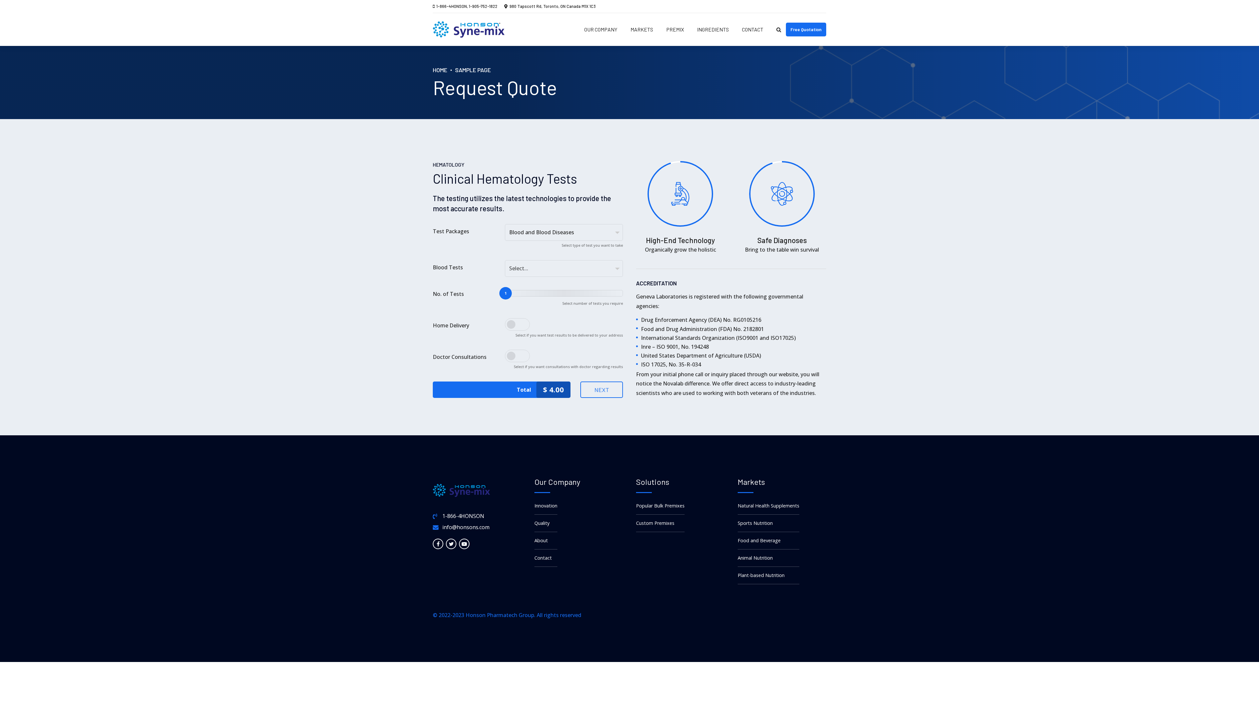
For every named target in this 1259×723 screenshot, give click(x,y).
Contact (752, 29)
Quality (542, 523)
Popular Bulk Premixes (660, 506)
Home (440, 69)
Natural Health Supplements (768, 506)
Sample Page (473, 69)
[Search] (778, 29)
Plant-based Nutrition (761, 575)
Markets (641, 29)
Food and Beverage (759, 540)
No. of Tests (448, 294)
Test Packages (451, 231)
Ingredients (713, 29)
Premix (675, 29)
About (541, 540)
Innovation (545, 506)
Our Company (600, 29)
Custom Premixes (655, 523)
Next (601, 389)
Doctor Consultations (460, 357)
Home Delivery (451, 325)
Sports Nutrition (755, 523)
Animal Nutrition (755, 558)
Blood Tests (448, 267)
